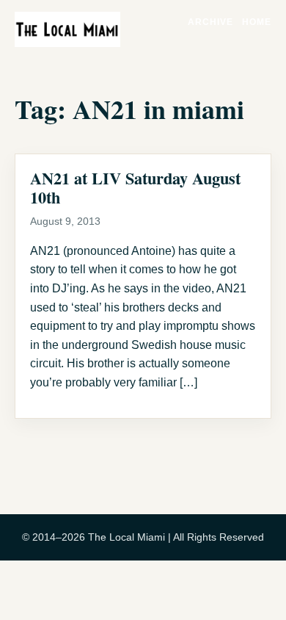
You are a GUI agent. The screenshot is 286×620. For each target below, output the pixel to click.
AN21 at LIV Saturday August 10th (135, 187)
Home (256, 22)
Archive (210, 22)
